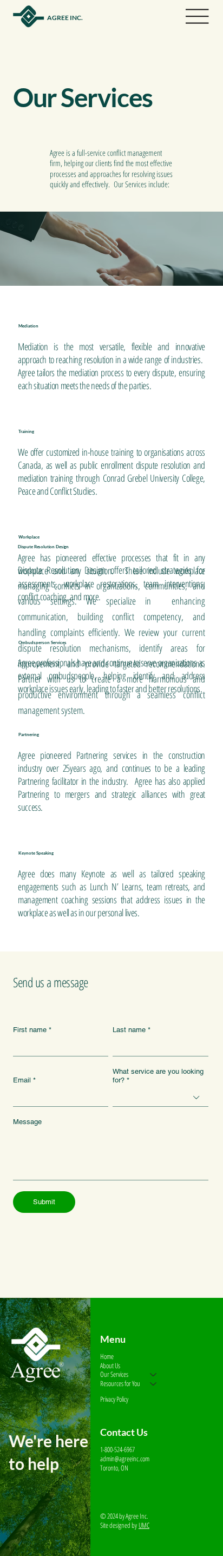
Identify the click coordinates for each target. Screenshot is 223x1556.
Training (26, 431)
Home (107, 1356)
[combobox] (160, 1098)
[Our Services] (153, 1374)
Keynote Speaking (36, 853)
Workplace (29, 537)
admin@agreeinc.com (124, 1458)
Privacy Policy (114, 1399)
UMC (144, 1525)
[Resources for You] (153, 1383)
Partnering (28, 734)
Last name (131, 1030)
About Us (110, 1365)
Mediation (28, 326)
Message (27, 1122)
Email (24, 1080)
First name (32, 1030)
